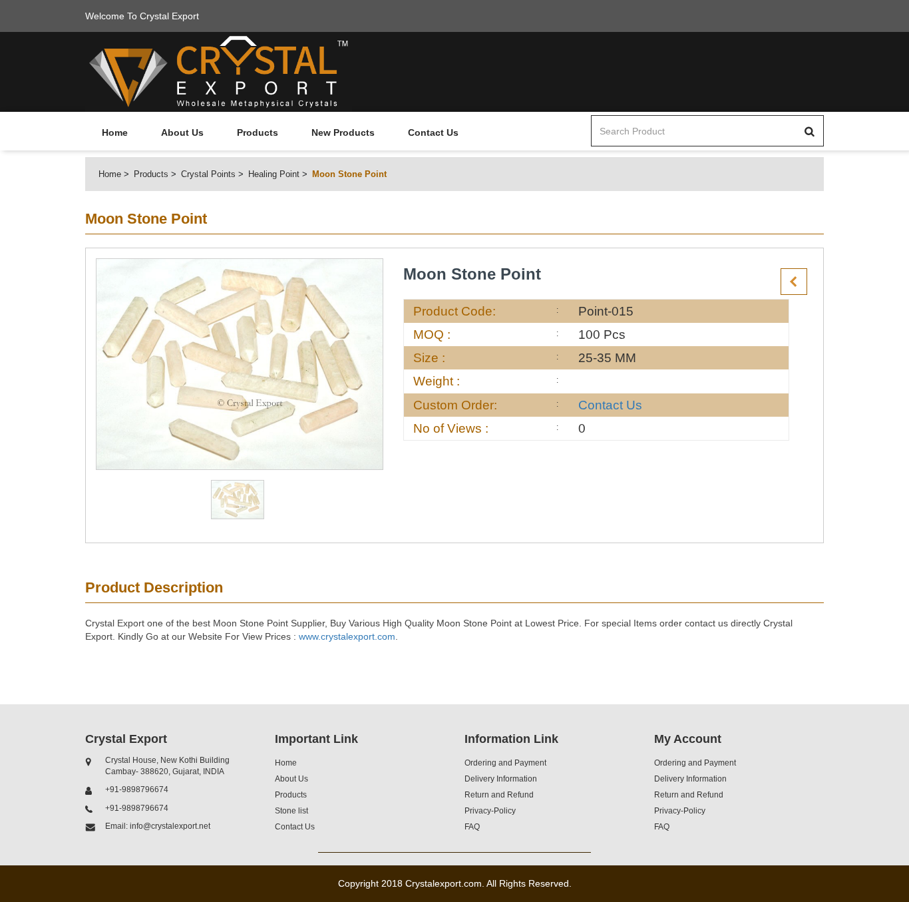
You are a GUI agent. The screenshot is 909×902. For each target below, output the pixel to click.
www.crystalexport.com (347, 636)
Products (257, 132)
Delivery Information (500, 779)
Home (115, 132)
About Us (182, 132)
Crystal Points (208, 174)
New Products (343, 132)
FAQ (472, 826)
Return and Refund (499, 794)
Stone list (291, 810)
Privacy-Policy (490, 810)
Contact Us (433, 132)
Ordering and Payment (505, 763)
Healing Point (273, 174)
